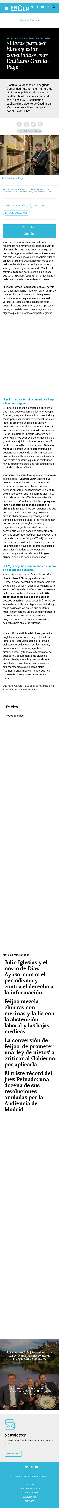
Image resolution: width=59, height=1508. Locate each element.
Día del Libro (39, 205)
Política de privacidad (29, 1489)
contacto (29, 1501)
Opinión (34, 20)
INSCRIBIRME (13, 1454)
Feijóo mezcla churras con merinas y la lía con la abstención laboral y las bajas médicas (29, 1016)
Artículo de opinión (15, 205)
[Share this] (26, 124)
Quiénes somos (29, 1497)
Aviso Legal (29, 1484)
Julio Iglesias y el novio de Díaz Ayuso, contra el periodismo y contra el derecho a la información (28, 977)
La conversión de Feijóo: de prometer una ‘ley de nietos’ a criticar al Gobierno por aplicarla (29, 1052)
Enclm (46, 189)
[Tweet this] (33, 124)
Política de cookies (29, 1493)
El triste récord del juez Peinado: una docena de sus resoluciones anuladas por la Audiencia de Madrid (28, 1091)
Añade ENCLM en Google (30, 131)
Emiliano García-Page (16, 213)
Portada (24, 20)
